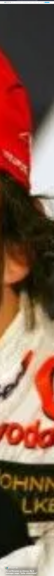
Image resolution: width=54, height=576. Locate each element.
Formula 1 (23, 575)
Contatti (41, 2)
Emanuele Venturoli (9, 575)
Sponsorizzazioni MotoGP (25, 2)
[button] (12, 568)
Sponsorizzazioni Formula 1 (18, 2)
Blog (38, 2)
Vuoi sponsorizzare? (47, 2)
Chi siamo (13, 2)
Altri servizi (30, 2)
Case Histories (34, 2)
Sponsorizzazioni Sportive (29, 575)
